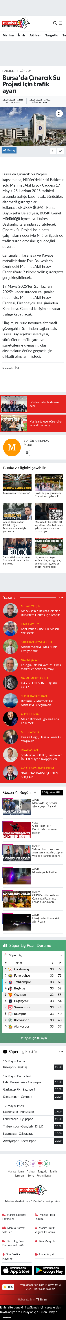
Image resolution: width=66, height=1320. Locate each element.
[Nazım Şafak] (10, 664)
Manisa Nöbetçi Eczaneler (14, 1217)
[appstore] (17, 1271)
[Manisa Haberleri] (16, 23)
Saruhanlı (19, 1175)
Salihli (53, 1171)
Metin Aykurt (31, 732)
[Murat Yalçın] (10, 610)
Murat (28, 444)
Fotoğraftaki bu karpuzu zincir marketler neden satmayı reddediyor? (41, 667)
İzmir (21, 35)
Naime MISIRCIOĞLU (34, 678)
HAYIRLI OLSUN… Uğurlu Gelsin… (39, 685)
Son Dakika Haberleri (11, 1256)
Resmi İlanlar (44, 1175)
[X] (26, 1163)
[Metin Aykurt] (10, 736)
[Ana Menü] (60, 23)
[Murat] (12, 447)
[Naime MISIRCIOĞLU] (10, 682)
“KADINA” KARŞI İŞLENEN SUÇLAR (39, 775)
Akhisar (35, 35)
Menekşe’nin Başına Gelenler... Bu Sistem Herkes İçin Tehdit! (41, 613)
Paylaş (11, 150)
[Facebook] (19, 1163)
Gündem (25, 71)
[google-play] (49, 1271)
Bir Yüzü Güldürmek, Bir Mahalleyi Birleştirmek (37, 703)
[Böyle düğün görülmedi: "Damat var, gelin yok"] (49, 482)
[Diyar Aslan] (10, 754)
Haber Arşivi (46, 1254)
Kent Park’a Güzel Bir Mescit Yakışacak (40, 631)
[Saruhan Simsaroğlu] (10, 646)
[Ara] (55, 23)
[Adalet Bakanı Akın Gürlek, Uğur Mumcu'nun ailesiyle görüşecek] (17, 511)
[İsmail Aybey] (10, 628)
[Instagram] (33, 1163)
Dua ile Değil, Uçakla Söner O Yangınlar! (41, 739)
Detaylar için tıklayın (33, 1038)
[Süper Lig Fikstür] (61, 1051)
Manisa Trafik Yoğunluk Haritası (45, 1230)
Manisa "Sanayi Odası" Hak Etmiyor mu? (39, 649)
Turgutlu (51, 35)
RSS (10, 1287)
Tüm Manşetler (47, 1241)
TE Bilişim (42, 1299)
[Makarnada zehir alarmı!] (17, 482)
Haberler (8, 71)
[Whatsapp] (47, 1163)
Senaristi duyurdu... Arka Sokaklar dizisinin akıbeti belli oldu (16, 560)
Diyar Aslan (29, 750)
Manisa (8, 35)
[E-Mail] (27, 453)
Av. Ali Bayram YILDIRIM (37, 768)
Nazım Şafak (30, 660)
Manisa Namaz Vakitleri (13, 1230)
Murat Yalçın (30, 606)
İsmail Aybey (30, 624)
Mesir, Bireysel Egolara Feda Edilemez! (40, 721)
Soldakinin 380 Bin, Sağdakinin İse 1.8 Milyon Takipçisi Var (41, 757)
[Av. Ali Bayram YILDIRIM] (10, 772)
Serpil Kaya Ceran (34, 696)
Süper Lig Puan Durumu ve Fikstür (13, 1243)
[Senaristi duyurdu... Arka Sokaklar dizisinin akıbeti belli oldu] (17, 546)
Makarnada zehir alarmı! (16, 493)
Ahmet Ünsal (30, 714)
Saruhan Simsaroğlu (36, 642)
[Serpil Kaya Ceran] (10, 700)
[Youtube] (40, 1163)
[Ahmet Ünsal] (10, 718)
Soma (31, 1175)
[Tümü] (61, 597)
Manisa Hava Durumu (45, 1217)
